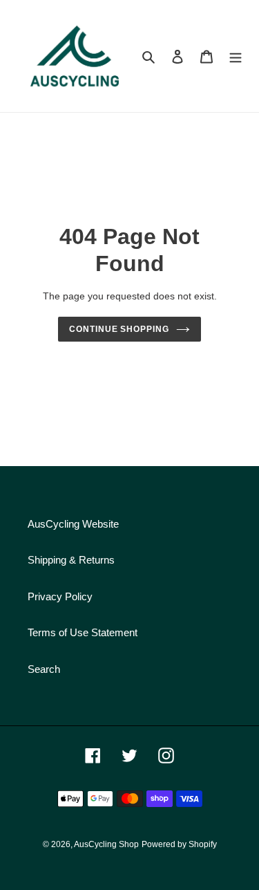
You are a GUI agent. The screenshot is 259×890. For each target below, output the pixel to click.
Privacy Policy (60, 596)
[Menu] (235, 56)
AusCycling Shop (106, 844)
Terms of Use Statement (82, 632)
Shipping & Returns (71, 560)
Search (44, 669)
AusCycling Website (73, 524)
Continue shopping (119, 329)
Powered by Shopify (179, 844)
